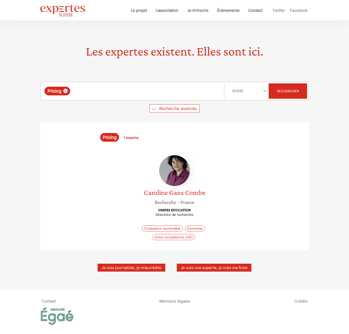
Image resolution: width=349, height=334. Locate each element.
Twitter (278, 10)
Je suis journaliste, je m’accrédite (131, 267)
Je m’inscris (197, 10)
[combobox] (133, 91)
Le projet (139, 10)
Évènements (228, 10)
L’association (167, 10)
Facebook (299, 10)
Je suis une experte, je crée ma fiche (214, 267)
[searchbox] (122, 91)
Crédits (301, 300)
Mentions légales (174, 300)
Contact (255, 10)
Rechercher (288, 91)
